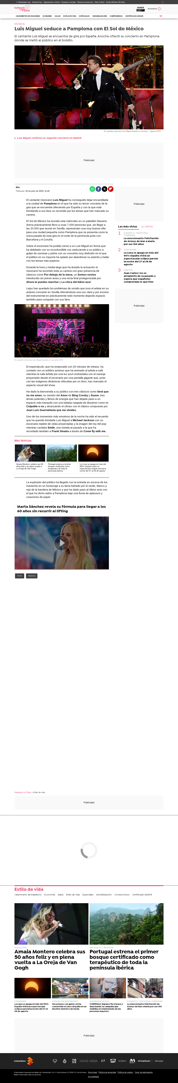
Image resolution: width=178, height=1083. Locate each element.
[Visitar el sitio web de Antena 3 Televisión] (55, 1061)
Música (31, 576)
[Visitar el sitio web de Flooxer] (159, 1061)
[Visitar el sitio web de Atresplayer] (146, 1061)
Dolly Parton (99, 2)
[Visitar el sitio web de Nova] (84, 1061)
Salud (57, 16)
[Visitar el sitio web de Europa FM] (122, 1061)
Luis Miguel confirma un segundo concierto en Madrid (49, 138)
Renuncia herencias (85, 2)
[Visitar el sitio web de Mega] (94, 1061)
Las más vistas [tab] (127, 226)
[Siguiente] (162, 2)
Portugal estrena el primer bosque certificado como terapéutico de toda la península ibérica (124, 960)
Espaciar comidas (68, 2)
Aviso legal (92, 1072)
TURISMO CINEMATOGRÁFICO (65, 1001)
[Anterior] (15, 2)
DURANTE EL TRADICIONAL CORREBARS (145, 1001)
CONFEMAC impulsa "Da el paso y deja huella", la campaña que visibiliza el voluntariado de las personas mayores (106, 1008)
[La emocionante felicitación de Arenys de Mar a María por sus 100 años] (145, 988)
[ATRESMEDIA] (23, 1061)
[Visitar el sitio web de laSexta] (64, 1061)
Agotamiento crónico (52, 2)
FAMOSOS (128, 270)
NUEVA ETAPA (20, 948)
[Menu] (161, 16)
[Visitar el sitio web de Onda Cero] (113, 1061)
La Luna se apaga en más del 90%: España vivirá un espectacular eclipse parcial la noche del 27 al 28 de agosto (141, 258)
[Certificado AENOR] (140, 9)
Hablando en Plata (22, 792)
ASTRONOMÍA (130, 250)
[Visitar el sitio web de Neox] (74, 1061)
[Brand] (33, 8)
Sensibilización (99, 16)
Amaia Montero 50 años (115, 2)
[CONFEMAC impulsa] (108, 988)
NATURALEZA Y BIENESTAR (101, 948)
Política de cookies (125, 1072)
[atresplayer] (155, 9)
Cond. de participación (144, 1072)
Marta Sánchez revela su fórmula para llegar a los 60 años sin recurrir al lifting (61, 509)
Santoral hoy (37, 2)
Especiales (84, 16)
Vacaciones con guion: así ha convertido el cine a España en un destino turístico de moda (69, 1006)
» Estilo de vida (38, 792)
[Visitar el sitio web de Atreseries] (103, 1061)
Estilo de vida (69, 16)
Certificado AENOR (134, 16)
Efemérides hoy (24, 2)
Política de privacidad (107, 1072)
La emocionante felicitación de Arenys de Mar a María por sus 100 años (141, 241)
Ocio (19, 576)
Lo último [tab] (147, 226)
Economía (47, 16)
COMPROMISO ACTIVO (99, 1001)
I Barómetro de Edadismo (28, 16)
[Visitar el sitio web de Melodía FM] (132, 1061)
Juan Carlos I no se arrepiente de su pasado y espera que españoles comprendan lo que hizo (140, 277)
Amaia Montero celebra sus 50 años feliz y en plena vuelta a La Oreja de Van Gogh (49, 960)
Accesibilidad (93, 1077)
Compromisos (116, 16)
